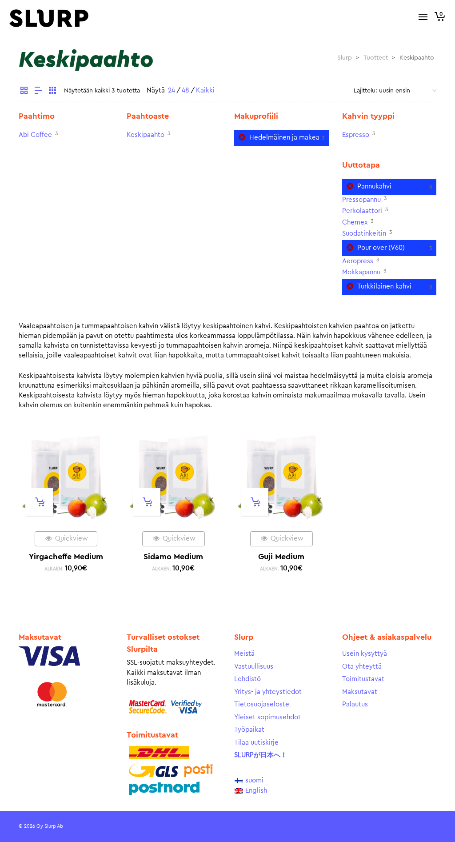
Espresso (355, 135)
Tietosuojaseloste (261, 704)
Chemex (354, 222)
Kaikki (205, 90)
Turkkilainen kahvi (384, 286)
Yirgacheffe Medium (66, 557)
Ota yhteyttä (362, 666)
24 (171, 90)
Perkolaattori (362, 211)
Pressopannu (361, 199)
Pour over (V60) (381, 248)
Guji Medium (281, 557)
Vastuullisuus (253, 666)
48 (185, 90)
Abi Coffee (35, 135)
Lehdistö (247, 679)
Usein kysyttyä (364, 653)
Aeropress (357, 261)
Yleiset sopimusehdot (267, 717)
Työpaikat (249, 729)
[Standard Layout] (24, 91)
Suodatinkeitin (364, 233)
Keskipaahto (145, 135)
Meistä (244, 653)
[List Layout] (38, 91)
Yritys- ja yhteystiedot (268, 692)
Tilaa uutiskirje (256, 742)
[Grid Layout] (52, 91)
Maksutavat (359, 692)
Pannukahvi (374, 186)
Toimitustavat (363, 679)
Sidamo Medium (173, 557)
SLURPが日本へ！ (260, 755)
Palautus (355, 704)
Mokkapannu (361, 272)
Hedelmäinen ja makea (284, 137)
